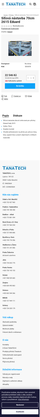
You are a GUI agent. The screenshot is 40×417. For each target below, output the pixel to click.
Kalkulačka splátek (15, 81)
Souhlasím (20, 412)
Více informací (23, 399)
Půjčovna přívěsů (9, 362)
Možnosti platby (8, 329)
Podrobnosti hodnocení (10, 29)
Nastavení (20, 405)
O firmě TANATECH (9, 348)
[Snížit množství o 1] (28, 78)
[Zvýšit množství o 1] (33, 78)
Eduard (9, 32)
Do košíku (20, 86)
